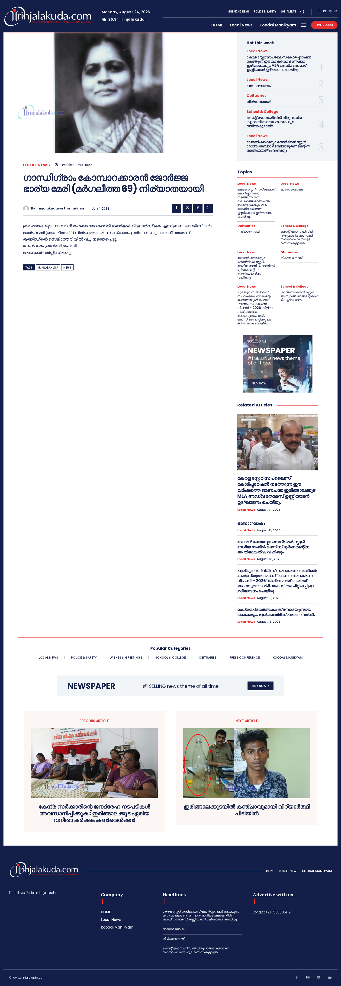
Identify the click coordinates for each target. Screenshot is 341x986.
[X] (187, 208)
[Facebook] (319, 12)
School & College (262, 111)
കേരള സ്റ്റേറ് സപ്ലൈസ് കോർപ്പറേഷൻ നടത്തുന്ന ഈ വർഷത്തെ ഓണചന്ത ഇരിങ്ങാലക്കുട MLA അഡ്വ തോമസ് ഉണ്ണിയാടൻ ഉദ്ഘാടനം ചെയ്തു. (279, 63)
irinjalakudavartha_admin (60, 208)
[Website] (330, 12)
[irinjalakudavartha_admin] (27, 208)
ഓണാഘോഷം (259, 85)
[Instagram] (324, 12)
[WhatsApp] (335, 12)
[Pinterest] (198, 208)
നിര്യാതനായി (259, 101)
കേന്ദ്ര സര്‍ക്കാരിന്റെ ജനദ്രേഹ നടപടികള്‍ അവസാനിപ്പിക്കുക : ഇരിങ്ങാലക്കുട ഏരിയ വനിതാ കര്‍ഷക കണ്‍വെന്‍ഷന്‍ (94, 813)
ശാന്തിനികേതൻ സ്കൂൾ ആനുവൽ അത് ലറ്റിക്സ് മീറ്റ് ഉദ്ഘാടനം (299, 296)
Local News (36, 165)
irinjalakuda (48, 267)
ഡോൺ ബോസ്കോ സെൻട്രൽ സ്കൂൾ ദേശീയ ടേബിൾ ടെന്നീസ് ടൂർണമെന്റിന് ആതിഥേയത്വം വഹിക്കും (278, 146)
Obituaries (257, 95)
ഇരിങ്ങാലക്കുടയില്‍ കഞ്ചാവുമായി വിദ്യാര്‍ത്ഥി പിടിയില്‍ (247, 810)
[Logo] (29, 16)
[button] (302, 11)
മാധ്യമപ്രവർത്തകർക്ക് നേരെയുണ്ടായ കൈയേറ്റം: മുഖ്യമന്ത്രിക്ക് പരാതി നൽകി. (276, 612)
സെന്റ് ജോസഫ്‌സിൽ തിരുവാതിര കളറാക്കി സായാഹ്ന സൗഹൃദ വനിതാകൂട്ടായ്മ (274, 121)
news (67, 267)
